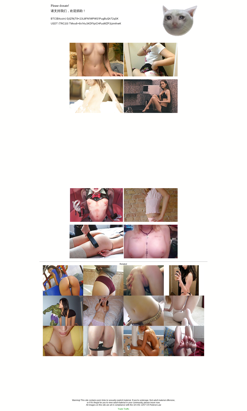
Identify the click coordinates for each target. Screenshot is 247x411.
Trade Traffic (123, 409)
